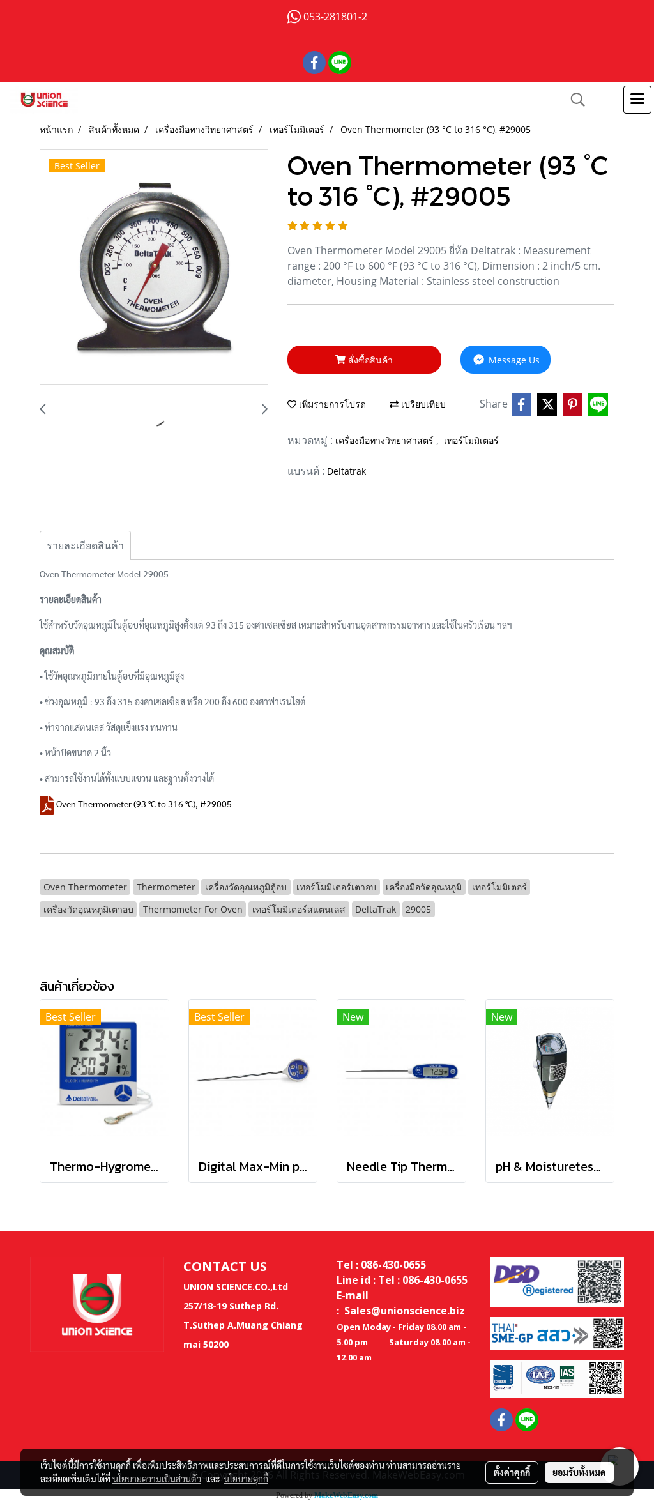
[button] (573, 100)
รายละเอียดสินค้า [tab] (85, 545)
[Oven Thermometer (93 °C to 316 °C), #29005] (154, 267)
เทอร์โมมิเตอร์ (471, 440)
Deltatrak (346, 471)
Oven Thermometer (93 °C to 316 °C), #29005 (144, 803)
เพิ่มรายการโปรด (331, 404)
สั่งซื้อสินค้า (369, 360)
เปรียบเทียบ (422, 404)
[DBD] (557, 1281)
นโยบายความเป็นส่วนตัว (156, 1478)
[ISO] (557, 1378)
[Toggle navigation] (637, 100)
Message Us (513, 360)
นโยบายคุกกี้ (246, 1478)
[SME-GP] (557, 1332)
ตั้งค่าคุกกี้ (512, 1472)
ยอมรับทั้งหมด (579, 1472)
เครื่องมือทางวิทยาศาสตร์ (385, 440)
